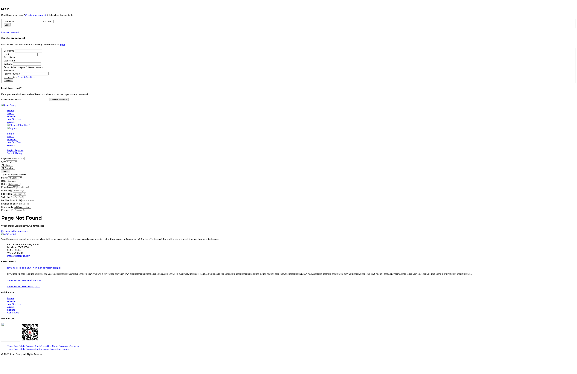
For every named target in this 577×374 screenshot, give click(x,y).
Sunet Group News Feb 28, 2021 (24, 280)
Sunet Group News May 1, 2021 (23, 286)
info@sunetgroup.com (18, 255)
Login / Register (15, 150)
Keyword (6, 158)
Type (3, 174)
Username (9, 21)
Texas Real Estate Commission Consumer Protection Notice (38, 348)
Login (7, 25)
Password (48, 21)
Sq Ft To (5, 196)
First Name (9, 57)
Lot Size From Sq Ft (11, 200)
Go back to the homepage (14, 230)
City (3, 161)
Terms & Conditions (26, 77)
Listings (11, 309)
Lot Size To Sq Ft (9, 203)
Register (8, 80)
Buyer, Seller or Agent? (15, 67)
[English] (12, 127)
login (62, 44)
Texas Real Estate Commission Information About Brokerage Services (43, 346)
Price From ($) (8, 187)
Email (6, 53)
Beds (3, 180)
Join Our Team (14, 119)
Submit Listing (14, 153)
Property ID (7, 210)
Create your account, (36, 15)
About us (12, 116)
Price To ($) (7, 190)
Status (4, 177)
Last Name (9, 60)
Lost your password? (10, 32)
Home (10, 110)
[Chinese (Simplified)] (18, 124)
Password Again (12, 73)
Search (10, 113)
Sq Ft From (6, 193)
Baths (4, 183)
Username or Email (11, 99)
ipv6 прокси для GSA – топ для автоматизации (34, 268)
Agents (11, 121)
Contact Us (13, 312)
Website (8, 63)
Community (7, 206)
